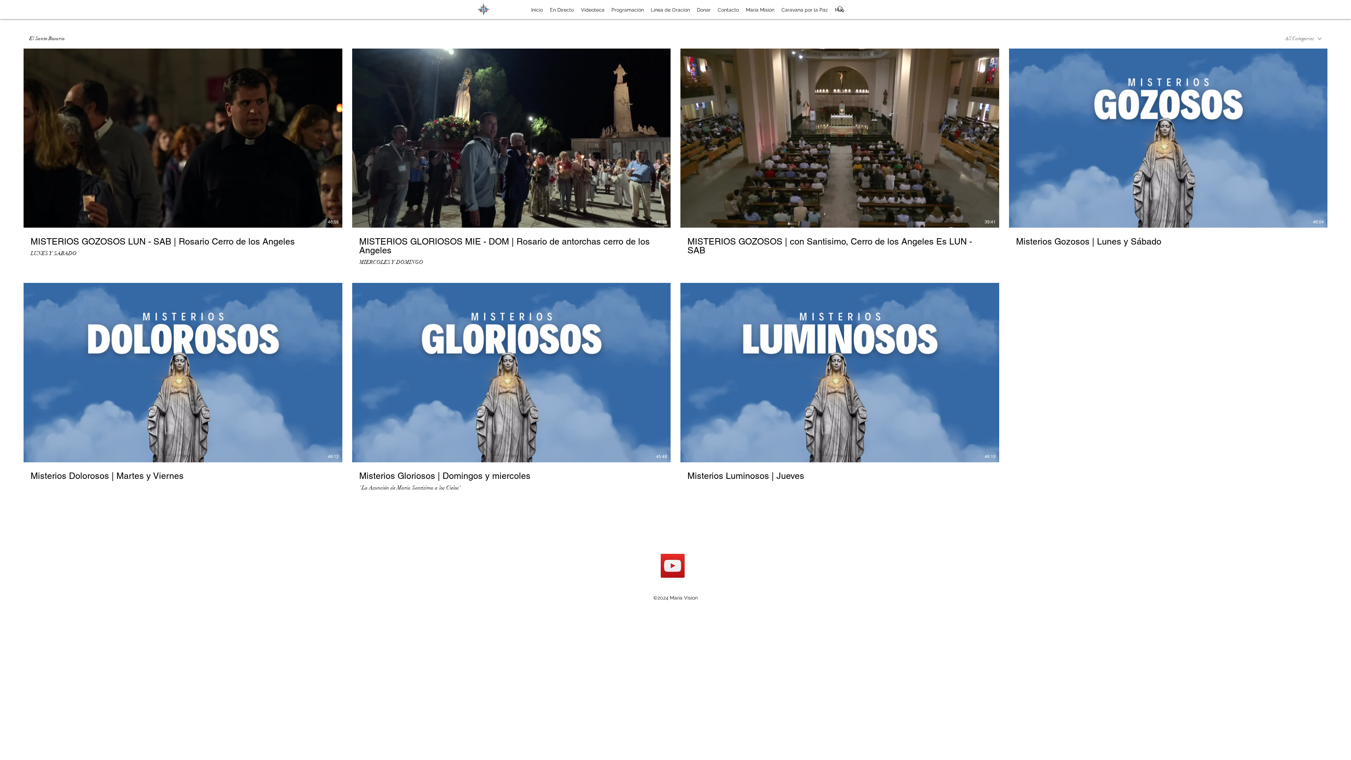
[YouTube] (673, 566)
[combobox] (1303, 39)
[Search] (840, 9)
